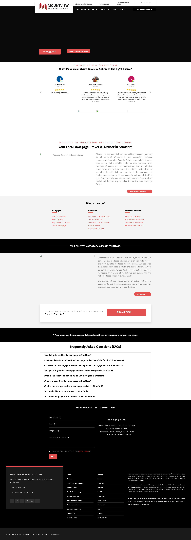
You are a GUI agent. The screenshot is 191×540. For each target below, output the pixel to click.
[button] (50, 52)
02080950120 (104, 4)
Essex (99, 479)
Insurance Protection (74, 500)
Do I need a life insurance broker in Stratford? (66, 391)
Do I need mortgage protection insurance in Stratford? (70, 396)
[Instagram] (139, 4)
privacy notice (84, 451)
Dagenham (101, 496)
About (69, 479)
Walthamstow (102, 517)
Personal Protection (74, 505)
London (100, 474)
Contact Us (71, 513)
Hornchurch (101, 505)
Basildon (100, 492)
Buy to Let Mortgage (61, 222)
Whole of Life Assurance (98, 222)
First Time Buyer (59, 216)
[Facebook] (142, 2)
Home (69, 474)
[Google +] (144, 2)
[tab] (95, 355)
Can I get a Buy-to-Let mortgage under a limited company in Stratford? (78, 370)
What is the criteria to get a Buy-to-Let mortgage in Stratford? (74, 376)
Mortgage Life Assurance (98, 216)
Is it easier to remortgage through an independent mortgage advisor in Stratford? (83, 365)
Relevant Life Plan (132, 216)
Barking (100, 513)
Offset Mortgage (59, 225)
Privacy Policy (72, 517)
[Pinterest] (147, 2)
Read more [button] (95, 102)
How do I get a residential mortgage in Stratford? (67, 355)
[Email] (139, 2)
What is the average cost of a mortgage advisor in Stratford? (73, 386)
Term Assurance (95, 219)
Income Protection (96, 228)
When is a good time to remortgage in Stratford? (67, 381)
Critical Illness (94, 225)
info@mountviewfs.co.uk (83, 4)
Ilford (99, 509)
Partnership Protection (134, 225)
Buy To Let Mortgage (74, 492)
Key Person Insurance (134, 222)
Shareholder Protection (134, 219)
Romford (100, 483)
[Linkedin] (150, 2)
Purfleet (100, 487)
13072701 (131, 487)
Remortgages (57, 219)
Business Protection (74, 509)
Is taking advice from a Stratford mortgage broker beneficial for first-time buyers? (84, 360)
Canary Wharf (102, 500)
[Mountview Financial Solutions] (54, 6)
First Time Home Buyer (75, 483)
